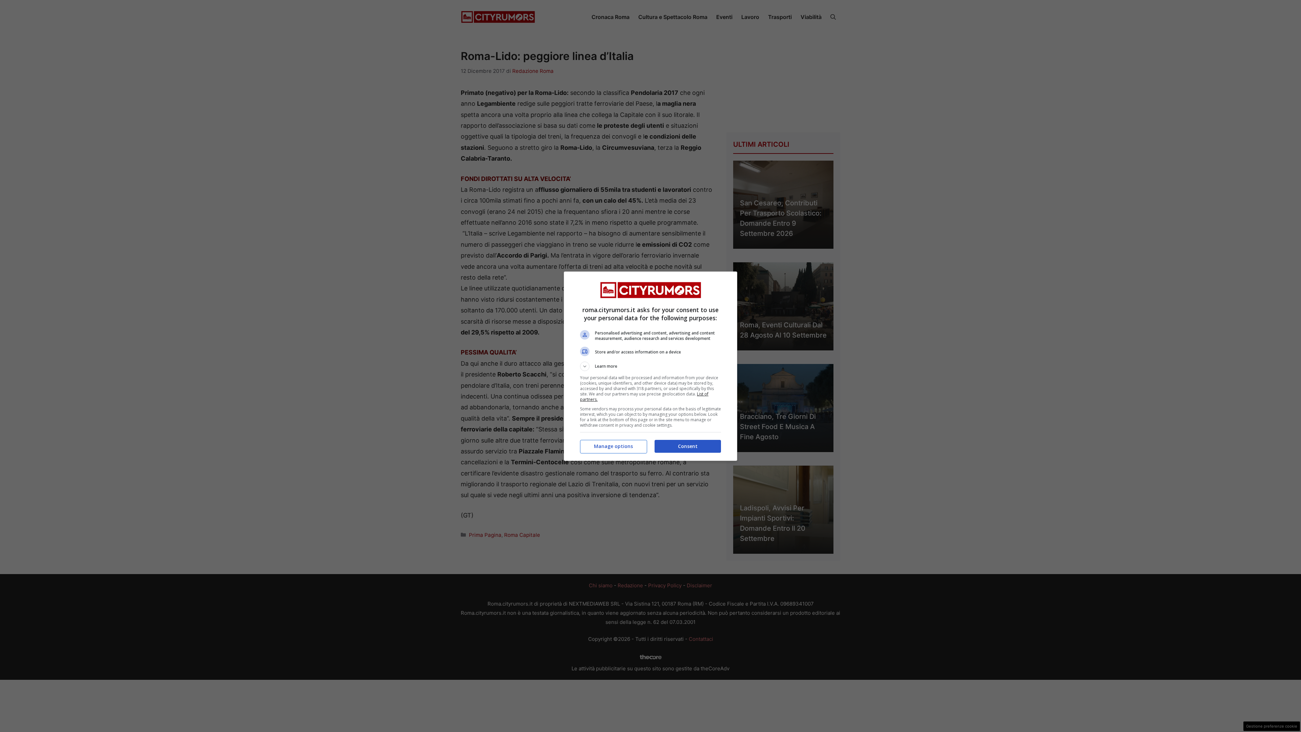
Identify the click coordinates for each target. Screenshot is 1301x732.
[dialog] (650, 366)
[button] (650, 366)
